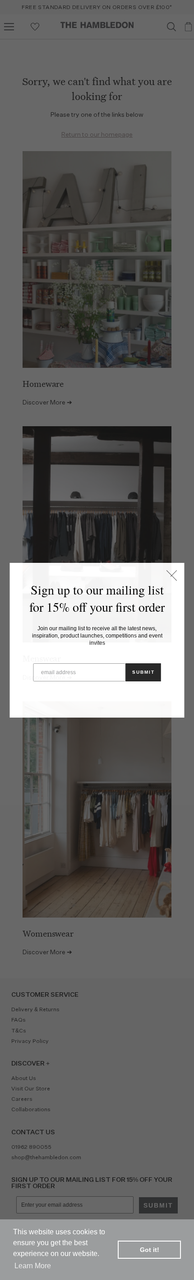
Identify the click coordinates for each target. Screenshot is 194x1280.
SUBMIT (143, 672)
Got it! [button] (149, 1249)
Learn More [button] (32, 1266)
